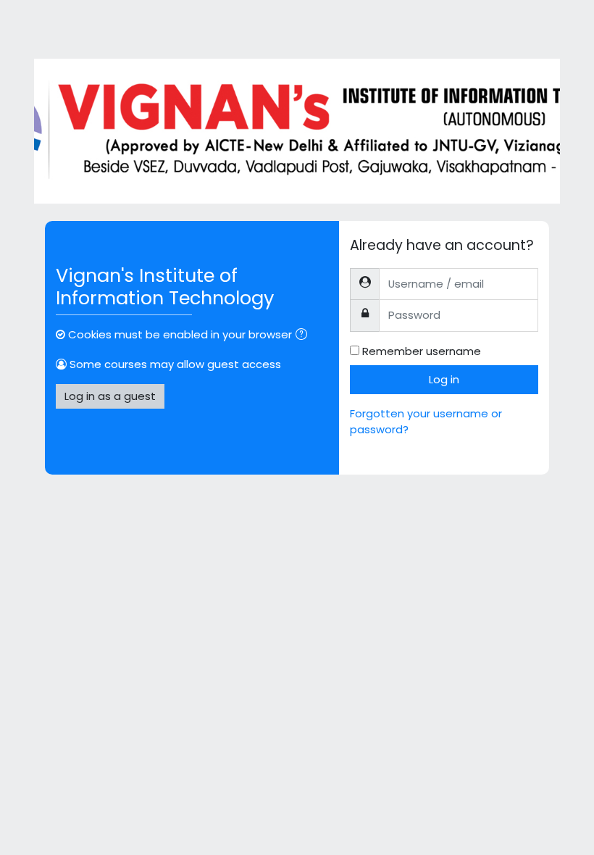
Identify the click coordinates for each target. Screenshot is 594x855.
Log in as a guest (110, 396)
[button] (304, 335)
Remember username (421, 351)
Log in (444, 379)
